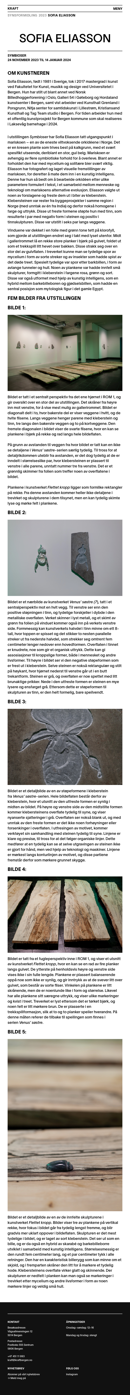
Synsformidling (22, 15)
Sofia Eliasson (61, 15)
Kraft (13, 8)
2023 (43, 15)
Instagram (72, 1374)
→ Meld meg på (17, 1378)
